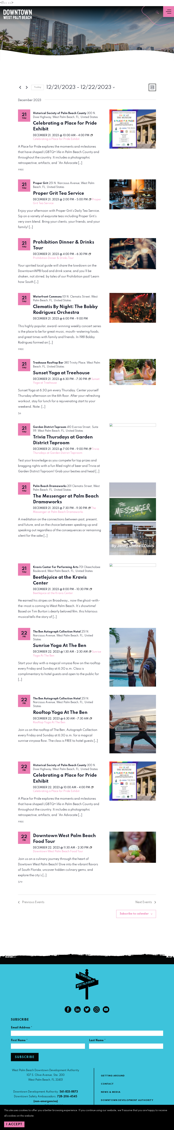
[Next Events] (27, 87)
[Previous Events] (20, 87)
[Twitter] (87, 1012)
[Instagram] (96, 1012)
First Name (19, 1041)
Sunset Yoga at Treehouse (61, 373)
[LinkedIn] (77, 1012)
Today (37, 87)
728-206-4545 (67, 1096)
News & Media (110, 1092)
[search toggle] (157, 12)
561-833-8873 (68, 1092)
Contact (107, 1084)
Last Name (97, 1041)
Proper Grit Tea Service (58, 193)
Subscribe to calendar (134, 913)
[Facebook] (68, 1012)
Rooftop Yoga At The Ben (60, 712)
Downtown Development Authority (127, 1100)
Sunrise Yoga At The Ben (59, 645)
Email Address (21, 1028)
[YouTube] (106, 1012)
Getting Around (113, 1076)
